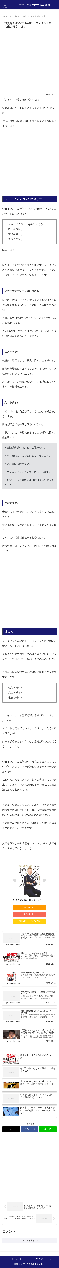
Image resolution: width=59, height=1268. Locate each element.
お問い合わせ (15, 1259)
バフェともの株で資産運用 (34, 5)
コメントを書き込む (29, 1240)
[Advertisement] (29, 60)
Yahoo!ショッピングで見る (29, 921)
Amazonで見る (29, 907)
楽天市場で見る (29, 914)
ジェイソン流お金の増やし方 (27, 900)
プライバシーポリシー (43, 1259)
